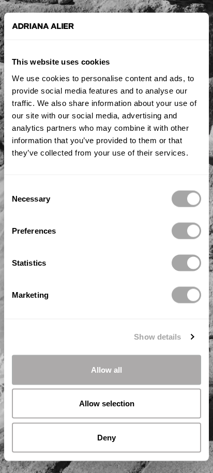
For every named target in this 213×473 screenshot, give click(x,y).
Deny (106, 437)
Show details (157, 336)
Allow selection (106, 403)
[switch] (186, 230)
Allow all (106, 369)
